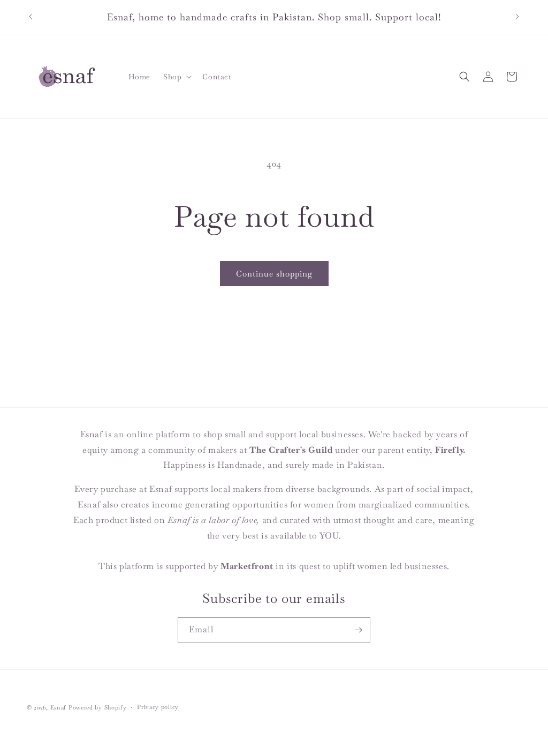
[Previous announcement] (30, 16)
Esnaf (58, 707)
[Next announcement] (517, 16)
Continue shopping (274, 273)
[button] (176, 76)
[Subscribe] (358, 630)
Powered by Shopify (97, 707)
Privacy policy (158, 707)
